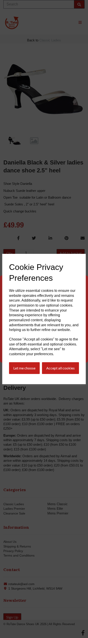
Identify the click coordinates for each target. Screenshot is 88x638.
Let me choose (24, 368)
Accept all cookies (60, 368)
